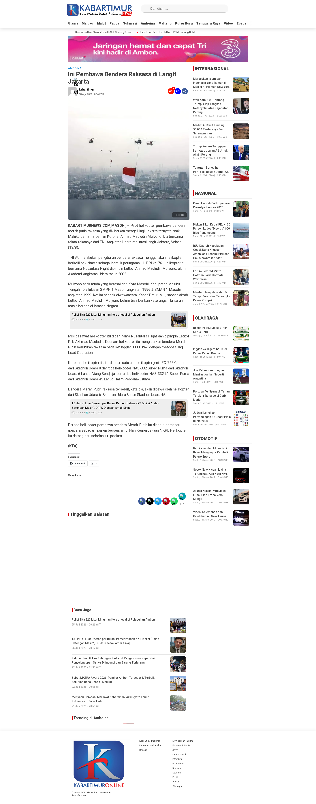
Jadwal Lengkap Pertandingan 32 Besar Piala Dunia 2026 (212, 417)
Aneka (175, 781)
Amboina (148, 23)
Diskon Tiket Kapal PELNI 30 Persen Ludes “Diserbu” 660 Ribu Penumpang (211, 228)
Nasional (176, 768)
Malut (101, 23)
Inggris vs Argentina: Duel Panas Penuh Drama (210, 351)
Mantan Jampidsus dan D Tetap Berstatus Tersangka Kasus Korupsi (211, 296)
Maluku (87, 23)
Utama (73, 23)
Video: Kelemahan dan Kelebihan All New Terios (209, 514)
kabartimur (86, 89)
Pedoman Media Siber (150, 745)
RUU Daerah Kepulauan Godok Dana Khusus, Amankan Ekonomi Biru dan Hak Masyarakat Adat (211, 252)
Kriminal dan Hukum (182, 741)
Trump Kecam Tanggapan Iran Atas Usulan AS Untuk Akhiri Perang (210, 150)
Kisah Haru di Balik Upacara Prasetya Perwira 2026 (211, 205)
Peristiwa (177, 759)
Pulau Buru (184, 23)
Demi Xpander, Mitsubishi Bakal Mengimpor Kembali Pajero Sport (210, 452)
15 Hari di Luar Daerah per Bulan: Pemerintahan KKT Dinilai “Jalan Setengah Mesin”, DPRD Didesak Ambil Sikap (115, 405)
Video (228, 23)
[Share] (185, 91)
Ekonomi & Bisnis (181, 745)
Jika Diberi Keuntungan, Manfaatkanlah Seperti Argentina (209, 374)
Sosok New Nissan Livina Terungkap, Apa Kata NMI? (210, 472)
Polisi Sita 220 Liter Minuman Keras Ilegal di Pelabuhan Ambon (113, 315)
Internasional (179, 754)
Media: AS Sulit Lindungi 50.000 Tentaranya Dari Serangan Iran (209, 129)
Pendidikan (178, 763)
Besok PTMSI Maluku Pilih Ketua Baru (210, 330)
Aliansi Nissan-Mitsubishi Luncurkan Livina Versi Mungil (209, 495)
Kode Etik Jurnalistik (149, 741)
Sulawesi (130, 23)
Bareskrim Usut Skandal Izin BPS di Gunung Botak (95, 32)
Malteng (165, 23)
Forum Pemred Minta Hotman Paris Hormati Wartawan (208, 275)
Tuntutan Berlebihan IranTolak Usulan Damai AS (211, 170)
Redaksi (143, 750)
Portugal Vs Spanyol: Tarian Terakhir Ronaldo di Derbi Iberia (211, 396)
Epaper (242, 23)
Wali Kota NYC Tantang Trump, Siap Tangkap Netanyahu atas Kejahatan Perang (210, 106)
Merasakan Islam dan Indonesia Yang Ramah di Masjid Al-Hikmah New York (211, 83)
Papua (114, 23)
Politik (175, 777)
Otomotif (176, 772)
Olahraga (177, 786)
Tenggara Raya (208, 23)
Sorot (175, 750)
